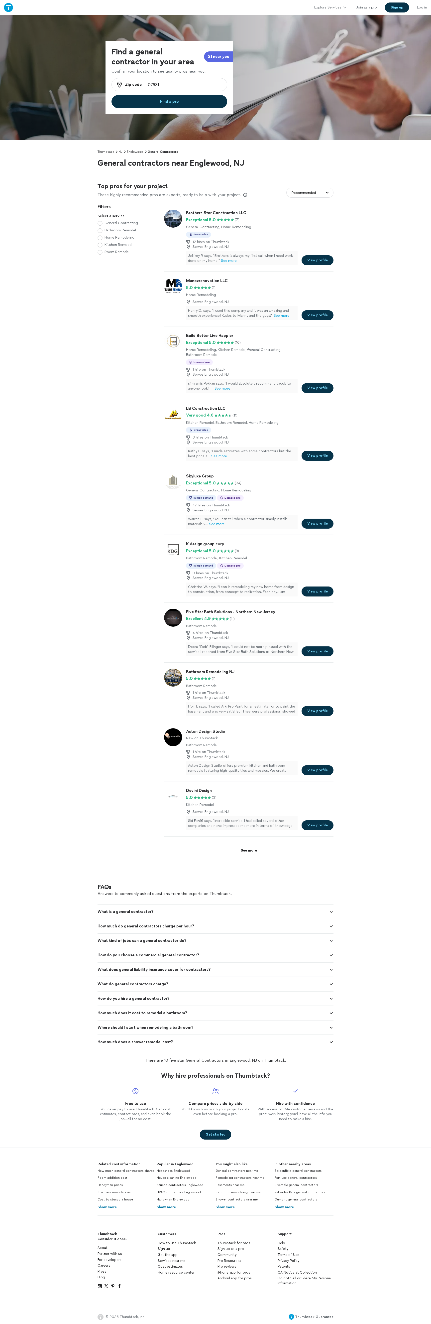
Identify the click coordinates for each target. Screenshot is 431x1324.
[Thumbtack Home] (8, 7)
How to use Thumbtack (177, 1243)
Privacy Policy (288, 1261)
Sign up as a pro (230, 1249)
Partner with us (110, 1254)
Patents (284, 1266)
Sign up (164, 1249)
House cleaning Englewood (177, 1177)
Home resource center (176, 1272)
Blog (101, 1277)
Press (102, 1271)
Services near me (171, 1261)
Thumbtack (106, 151)
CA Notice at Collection (297, 1272)
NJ (120, 151)
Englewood (135, 151)
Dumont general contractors (296, 1199)
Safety (283, 1249)
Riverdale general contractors (296, 1185)
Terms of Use (288, 1255)
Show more (107, 1207)
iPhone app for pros (233, 1272)
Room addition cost (112, 1177)
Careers (104, 1265)
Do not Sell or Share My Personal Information (304, 1280)
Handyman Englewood (173, 1199)
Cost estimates (170, 1266)
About (103, 1248)
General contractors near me (237, 1171)
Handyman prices (110, 1185)
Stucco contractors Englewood (180, 1185)
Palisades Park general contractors (300, 1192)
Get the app (168, 1255)
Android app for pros (234, 1278)
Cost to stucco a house (115, 1199)
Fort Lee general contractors (296, 1177)
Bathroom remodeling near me (238, 1192)
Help (281, 1243)
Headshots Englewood (173, 1171)
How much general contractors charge (126, 1171)
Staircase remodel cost (115, 1192)
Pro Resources (229, 1261)
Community (226, 1255)
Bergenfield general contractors (298, 1171)
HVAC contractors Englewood (179, 1192)
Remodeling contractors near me (240, 1177)
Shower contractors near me (237, 1199)
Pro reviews (226, 1266)
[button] (215, 912)
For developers (109, 1260)
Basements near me (230, 1185)
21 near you (218, 56)
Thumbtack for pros (233, 1243)
